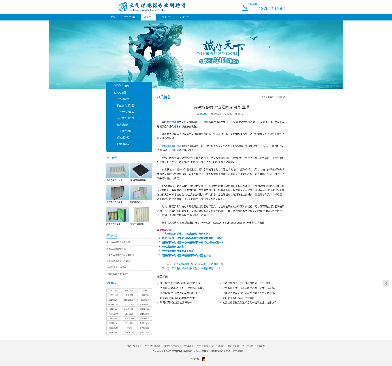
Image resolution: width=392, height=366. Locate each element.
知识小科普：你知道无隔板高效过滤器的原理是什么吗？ (192, 238)
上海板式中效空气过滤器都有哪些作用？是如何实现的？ (250, 292)
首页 (113, 17)
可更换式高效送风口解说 (118, 261)
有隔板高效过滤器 (171, 145)
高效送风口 (129, 332)
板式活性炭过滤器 (138, 180)
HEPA (145, 290)
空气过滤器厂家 (130, 323)
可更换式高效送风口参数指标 (120, 254)
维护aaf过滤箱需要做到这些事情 (178, 297)
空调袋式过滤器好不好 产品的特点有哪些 (182, 287)
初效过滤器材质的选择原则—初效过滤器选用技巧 (250, 302)
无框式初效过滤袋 (114, 180)
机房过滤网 (123, 124)
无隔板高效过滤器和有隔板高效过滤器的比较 (186, 255)
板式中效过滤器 (113, 224)
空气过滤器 (129, 17)
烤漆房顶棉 (129, 318)
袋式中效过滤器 (137, 224)
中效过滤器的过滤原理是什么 (178, 251)
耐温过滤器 (144, 323)
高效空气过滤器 (125, 118)
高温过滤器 (144, 332)
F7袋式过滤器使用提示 (117, 273)
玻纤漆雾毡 (144, 318)
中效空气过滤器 (125, 111)
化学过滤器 (123, 143)
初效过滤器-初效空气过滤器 (130, 300)
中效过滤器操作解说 (116, 248)
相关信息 (204, 113)
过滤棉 (129, 328)
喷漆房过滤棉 (113, 304)
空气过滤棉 (123, 98)
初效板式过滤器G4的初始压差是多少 (180, 283)
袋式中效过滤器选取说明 (118, 242)
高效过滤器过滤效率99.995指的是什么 (181, 292)
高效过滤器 (173, 122)
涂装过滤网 (123, 137)
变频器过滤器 (145, 300)
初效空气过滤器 (125, 105)
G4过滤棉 (129, 290)
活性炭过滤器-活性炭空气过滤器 (130, 314)
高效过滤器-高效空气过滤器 (114, 332)
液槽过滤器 (144, 314)
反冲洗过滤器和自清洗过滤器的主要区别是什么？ (199, 263)
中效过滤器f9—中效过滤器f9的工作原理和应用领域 (250, 283)
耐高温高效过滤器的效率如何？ (177, 302)
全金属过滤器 (113, 300)
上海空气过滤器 (130, 295)
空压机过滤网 (124, 131)
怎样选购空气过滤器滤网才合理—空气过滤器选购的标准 (250, 287)
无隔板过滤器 (129, 309)
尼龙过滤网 (129, 304)
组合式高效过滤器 (114, 202)
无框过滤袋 (114, 309)
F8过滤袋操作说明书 (116, 267)
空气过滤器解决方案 (173, 246)
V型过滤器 (114, 295)
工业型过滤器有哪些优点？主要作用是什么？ (196, 268)
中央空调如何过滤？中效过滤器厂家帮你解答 (186, 233)
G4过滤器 (114, 290)
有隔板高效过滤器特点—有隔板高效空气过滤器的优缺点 (192, 242)
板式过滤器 (114, 314)
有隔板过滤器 (145, 309)
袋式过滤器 (114, 328)
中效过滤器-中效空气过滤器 (145, 295)
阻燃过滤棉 (144, 328)
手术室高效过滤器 (145, 304)
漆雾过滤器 (114, 318)
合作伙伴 (184, 17)
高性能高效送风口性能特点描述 (240, 297)
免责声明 (261, 346)
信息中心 (148, 17)
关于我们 (166, 17)
